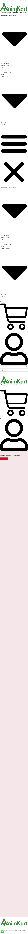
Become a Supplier (5, 127)
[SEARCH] (26, 367)
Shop (5, 453)
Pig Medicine (5, 70)
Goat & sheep (5, 67)
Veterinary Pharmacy (12, 453)
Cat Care (4, 124)
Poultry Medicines (6, 65)
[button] (14, 157)
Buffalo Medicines (6, 63)
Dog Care (4, 122)
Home (1, 453)
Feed (3, 74)
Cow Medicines (5, 61)
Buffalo (19, 453)
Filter (4, 458)
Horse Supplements (6, 72)
